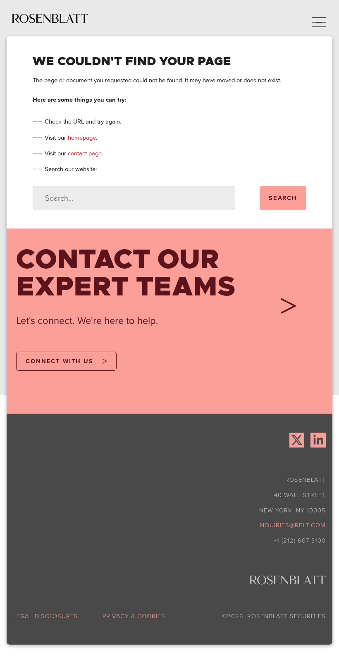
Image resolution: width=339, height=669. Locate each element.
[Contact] (285, 308)
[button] (313, 18)
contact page (85, 153)
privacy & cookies (134, 616)
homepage (82, 137)
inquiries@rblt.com (292, 525)
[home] (50, 18)
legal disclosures (45, 616)
